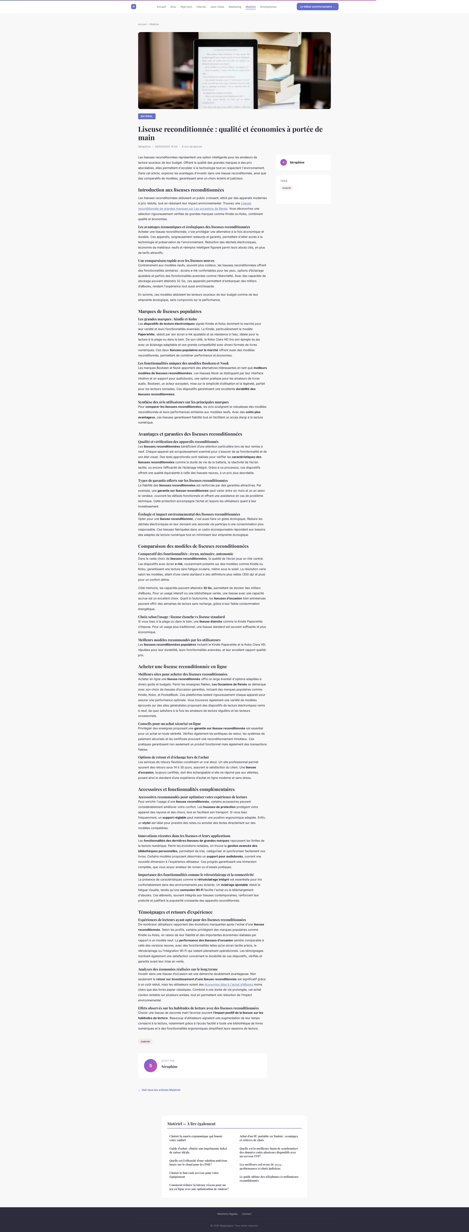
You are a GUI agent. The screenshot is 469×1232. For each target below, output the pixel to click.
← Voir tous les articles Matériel (159, 1090)
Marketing (235, 6)
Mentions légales (227, 1213)
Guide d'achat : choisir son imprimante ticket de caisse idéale (198, 1150)
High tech (186, 6)
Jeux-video (217, 6)
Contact (247, 1213)
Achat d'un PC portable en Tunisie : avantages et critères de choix (269, 1138)
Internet (201, 6)
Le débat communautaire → (317, 6)
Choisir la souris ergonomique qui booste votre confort (195, 1138)
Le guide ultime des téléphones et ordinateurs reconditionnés (269, 1178)
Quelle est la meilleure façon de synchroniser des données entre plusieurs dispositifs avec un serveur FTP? (269, 1152)
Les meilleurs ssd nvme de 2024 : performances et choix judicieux (261, 1166)
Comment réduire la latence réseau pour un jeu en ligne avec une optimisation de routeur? (199, 1187)
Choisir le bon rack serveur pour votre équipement (194, 1174)
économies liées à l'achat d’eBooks (229, 984)
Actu (173, 6)
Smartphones (268, 6)
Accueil (161, 6)
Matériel (251, 6)
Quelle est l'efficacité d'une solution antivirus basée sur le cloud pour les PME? (198, 1162)
